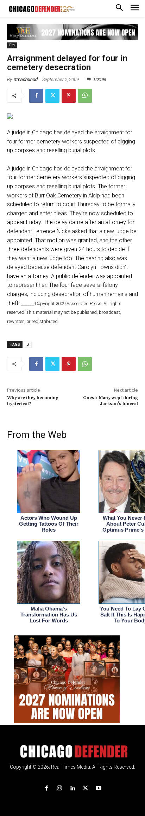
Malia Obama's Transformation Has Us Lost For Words (48, 614)
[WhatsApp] (85, 96)
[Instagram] (59, 788)
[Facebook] (36, 96)
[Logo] (72, 751)
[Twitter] (52, 96)
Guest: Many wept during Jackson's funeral (110, 400)
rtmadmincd (26, 79)
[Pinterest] (69, 96)
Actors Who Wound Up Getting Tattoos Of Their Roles (48, 524)
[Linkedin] (72, 788)
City (12, 45)
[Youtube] (98, 788)
